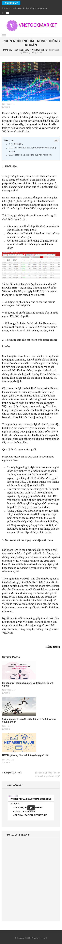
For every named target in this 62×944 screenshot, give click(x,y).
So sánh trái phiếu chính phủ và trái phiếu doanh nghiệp (27, 684)
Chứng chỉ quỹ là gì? (12, 772)
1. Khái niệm (17, 144)
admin (7, 107)
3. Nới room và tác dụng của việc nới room (31, 155)
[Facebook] (2, 13)
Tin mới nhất (11, 3)
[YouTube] (7, 13)
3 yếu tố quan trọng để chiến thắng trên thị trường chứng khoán (29, 720)
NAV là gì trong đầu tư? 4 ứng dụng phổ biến (25, 755)
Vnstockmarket (39, 938)
